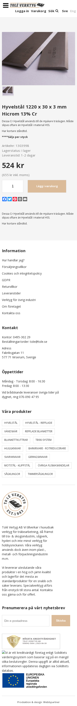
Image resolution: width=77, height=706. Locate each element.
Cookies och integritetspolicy (22, 273)
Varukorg (38, 11)
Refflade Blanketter (38, 431)
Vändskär (10, 431)
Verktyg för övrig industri (19, 300)
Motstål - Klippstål (17, 465)
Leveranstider (11, 293)
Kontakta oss (11, 313)
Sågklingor (12, 474)
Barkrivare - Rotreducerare (47, 448)
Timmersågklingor (40, 474)
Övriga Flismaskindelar (53, 465)
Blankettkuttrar (16, 440)
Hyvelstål (11, 423)
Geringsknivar (37, 457)
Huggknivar (12, 448)
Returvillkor (9, 287)
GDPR (6, 280)
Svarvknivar (12, 457)
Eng (73, 11)
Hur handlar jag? (13, 260)
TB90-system (44, 440)
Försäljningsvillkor (14, 267)
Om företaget (11, 306)
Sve (65, 11)
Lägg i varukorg (47, 186)
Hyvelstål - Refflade (38, 423)
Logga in (22, 11)
